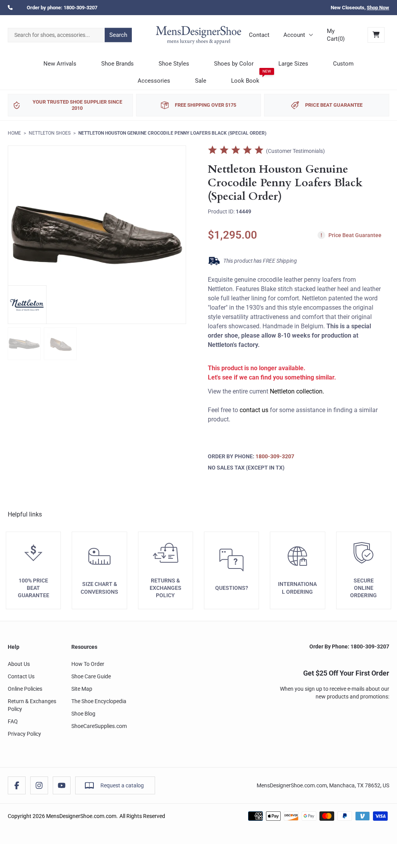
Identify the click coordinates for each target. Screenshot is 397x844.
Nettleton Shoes (50, 133)
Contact (259, 34)
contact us (254, 410)
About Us (19, 664)
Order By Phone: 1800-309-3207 (349, 646)
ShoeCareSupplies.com (99, 726)
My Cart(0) (336, 35)
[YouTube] (61, 785)
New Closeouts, (360, 7)
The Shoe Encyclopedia (98, 701)
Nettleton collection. (297, 391)
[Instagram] (39, 785)
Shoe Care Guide (91, 676)
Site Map (81, 689)
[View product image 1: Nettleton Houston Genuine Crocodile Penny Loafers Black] (24, 344)
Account (294, 34)
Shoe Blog (83, 714)
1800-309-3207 (80, 7)
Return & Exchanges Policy (32, 705)
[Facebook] (16, 785)
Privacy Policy (24, 734)
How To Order (87, 664)
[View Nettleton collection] (27, 304)
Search (118, 34)
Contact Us (21, 676)
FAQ (13, 721)
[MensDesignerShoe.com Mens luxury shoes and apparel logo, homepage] (198, 35)
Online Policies (25, 689)
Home (14, 133)
